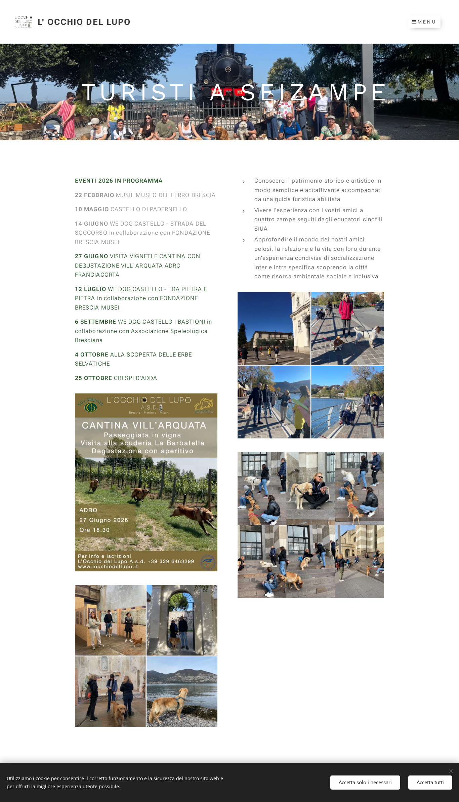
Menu (427, 22)
